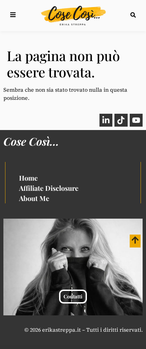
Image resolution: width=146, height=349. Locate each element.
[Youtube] (136, 120)
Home (28, 177)
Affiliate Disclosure (48, 187)
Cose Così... (31, 141)
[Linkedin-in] (105, 120)
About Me (34, 198)
